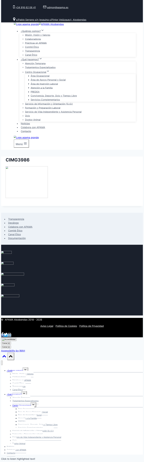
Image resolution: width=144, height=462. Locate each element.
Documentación (17, 238)
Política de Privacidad (91, 326)
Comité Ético (32, 47)
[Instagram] (9, 335)
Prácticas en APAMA (36, 42)
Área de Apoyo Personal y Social (48, 79)
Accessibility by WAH (13, 350)
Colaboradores (33, 38)
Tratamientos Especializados (40, 67)
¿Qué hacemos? (14, 394)
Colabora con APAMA (33, 127)
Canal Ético (31, 54)
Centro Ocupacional (21, 405)
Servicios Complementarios (45, 99)
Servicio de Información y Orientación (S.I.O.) (49, 103)
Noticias (25, 123)
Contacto (26, 131)
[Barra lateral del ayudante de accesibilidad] (8, 339)
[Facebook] (2, 335)
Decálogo (13, 222)
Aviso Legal (46, 326)
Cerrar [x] (6, 343)
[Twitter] (6, 335)
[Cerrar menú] (2, 363)
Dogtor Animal (32, 119)
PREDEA (35, 91)
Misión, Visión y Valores (37, 35)
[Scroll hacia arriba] (4, 357)
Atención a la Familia (42, 87)
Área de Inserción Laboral (44, 83)
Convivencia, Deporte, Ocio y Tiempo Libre (54, 95)
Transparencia (32, 50)
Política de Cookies (66, 326)
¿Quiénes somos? (15, 370)
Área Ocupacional (40, 75)
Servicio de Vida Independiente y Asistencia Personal (53, 111)
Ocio (27, 115)
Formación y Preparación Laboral (42, 107)
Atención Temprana (35, 63)
